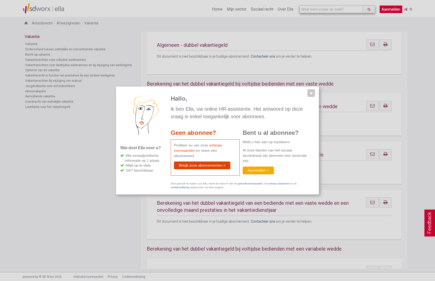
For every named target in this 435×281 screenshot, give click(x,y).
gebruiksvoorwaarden (250, 183)
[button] (311, 93)
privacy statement (279, 183)
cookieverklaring (180, 187)
